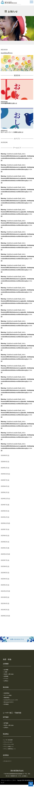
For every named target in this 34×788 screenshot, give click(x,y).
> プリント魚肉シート (8, 746)
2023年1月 (4, 548)
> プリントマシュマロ (8, 744)
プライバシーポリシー (6, 780)
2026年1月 (4, 467)
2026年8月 (4, 455)
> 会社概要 (5, 669)
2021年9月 (4, 597)
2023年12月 (4, 523)
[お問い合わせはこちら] (17, 641)
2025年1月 (4, 492)
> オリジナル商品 (7, 695)
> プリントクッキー (8, 742)
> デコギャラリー (7, 761)
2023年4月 (4, 535)
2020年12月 (4, 615)
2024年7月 (4, 504)
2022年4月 (4, 578)
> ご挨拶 (5, 672)
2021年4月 (4, 603)
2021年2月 (4, 609)
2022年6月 (4, 566)
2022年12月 (4, 554)
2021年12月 (4, 591)
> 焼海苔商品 (6, 693)
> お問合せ (5, 680)
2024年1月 (4, 517)
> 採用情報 (5, 676)
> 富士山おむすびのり (8, 702)
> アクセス (5, 678)
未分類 (3, 142)
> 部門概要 (5, 723)
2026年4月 (4, 461)
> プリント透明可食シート (9, 748)
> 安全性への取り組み (8, 674)
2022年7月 (4, 560)
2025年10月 (4, 474)
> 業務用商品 (6, 697)
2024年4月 (4, 511)
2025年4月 (4, 486)
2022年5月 (4, 572)
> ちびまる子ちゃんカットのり (10, 699)
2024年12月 (4, 498)
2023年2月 (4, 542)
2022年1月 (4, 585)
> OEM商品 (6, 704)
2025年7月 (4, 480)
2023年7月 (4, 529)
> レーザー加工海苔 (8, 740)
